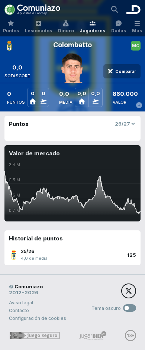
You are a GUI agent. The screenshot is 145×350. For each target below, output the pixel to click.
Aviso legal (21, 302)
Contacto (19, 310)
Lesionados (38, 30)
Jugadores (92, 30)
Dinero (66, 30)
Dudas (118, 30)
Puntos (11, 30)
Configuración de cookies (37, 318)
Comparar (125, 71)
